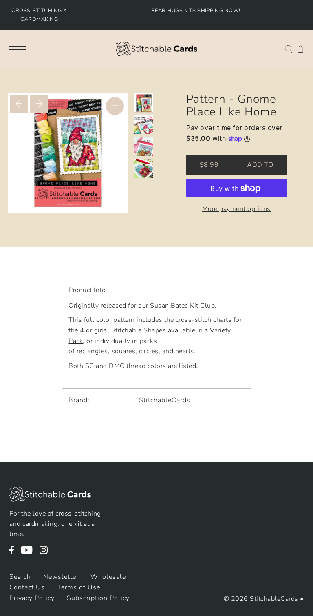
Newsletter (61, 576)
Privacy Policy (32, 598)
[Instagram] (46, 554)
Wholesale (108, 576)
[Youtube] (29, 554)
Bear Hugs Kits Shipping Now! (195, 10)
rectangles (92, 351)
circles (149, 351)
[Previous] (19, 104)
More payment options (236, 208)
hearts (184, 351)
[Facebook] (14, 554)
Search (20, 576)
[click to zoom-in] (115, 106)
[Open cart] (301, 49)
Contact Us (27, 587)
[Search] (288, 48)
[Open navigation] (19, 49)
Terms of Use (78, 587)
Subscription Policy (98, 598)
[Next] (39, 104)
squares (124, 351)
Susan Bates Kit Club (182, 305)
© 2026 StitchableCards (261, 598)
